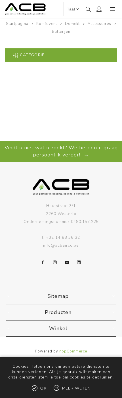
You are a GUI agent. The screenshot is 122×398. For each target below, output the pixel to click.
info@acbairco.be (61, 245)
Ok (43, 388)
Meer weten (76, 388)
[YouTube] (66, 262)
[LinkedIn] (78, 262)
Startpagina (17, 23)
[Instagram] (55, 262)
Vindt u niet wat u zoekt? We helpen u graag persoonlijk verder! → (61, 151)
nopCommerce (73, 351)
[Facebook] (43, 262)
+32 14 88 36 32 (63, 237)
